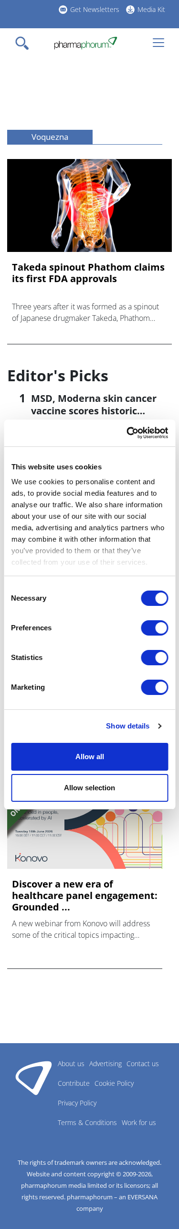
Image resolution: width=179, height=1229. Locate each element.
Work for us (139, 1122)
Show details (127, 726)
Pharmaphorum (33, 1077)
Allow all (89, 756)
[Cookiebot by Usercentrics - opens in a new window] (127, 433)
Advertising (105, 1063)
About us (71, 1063)
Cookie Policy (114, 1083)
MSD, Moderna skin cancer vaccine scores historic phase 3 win (94, 411)
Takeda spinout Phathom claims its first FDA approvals (88, 273)
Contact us (142, 1063)
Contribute (74, 1083)
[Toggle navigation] (25, 43)
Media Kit (151, 9)
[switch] (154, 628)
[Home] (85, 43)
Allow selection (89, 788)
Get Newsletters (94, 9)
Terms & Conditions (87, 1122)
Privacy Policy (77, 1102)
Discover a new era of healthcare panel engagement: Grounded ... (85, 895)
